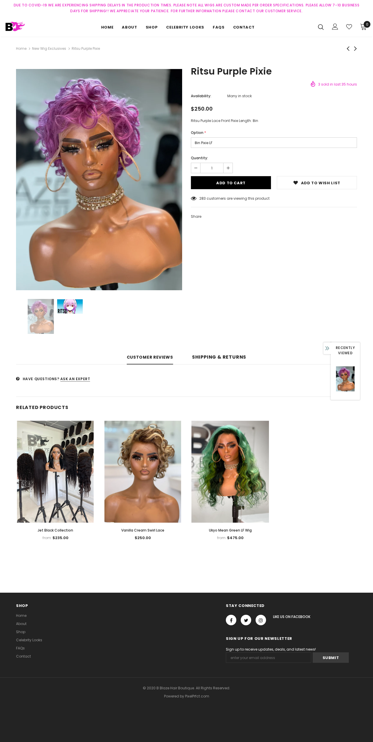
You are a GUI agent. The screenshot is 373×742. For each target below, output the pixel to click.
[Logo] (26, 26)
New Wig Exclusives (49, 48)
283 (202, 198)
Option (198, 132)
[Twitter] (246, 620)
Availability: (201, 95)
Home (21, 48)
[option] (99, 179)
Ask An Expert (75, 378)
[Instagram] (261, 620)
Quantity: (199, 157)
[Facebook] (231, 620)
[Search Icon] (321, 27)
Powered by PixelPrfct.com (186, 696)
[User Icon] (335, 27)
